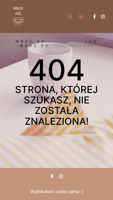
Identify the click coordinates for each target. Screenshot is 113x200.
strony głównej (66, 41)
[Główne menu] (81, 16)
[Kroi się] (18, 16)
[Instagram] (103, 16)
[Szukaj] (70, 16)
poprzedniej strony (73, 45)
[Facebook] (94, 16)
